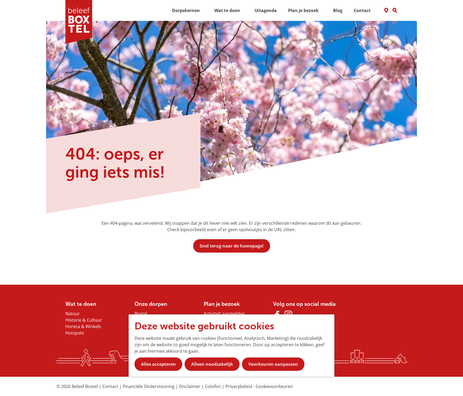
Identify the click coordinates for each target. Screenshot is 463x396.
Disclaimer (190, 386)
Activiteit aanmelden (224, 314)
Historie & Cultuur (83, 320)
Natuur (72, 314)
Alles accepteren (158, 364)
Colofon (213, 386)
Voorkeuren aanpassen (273, 364)
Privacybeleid (239, 386)
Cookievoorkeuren (274, 386)
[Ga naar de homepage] (80, 22)
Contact (110, 386)
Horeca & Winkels (83, 326)
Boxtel (141, 314)
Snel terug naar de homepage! (232, 246)
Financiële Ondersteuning (149, 386)
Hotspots (74, 333)
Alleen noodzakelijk (212, 364)
